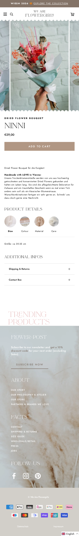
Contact (16, 426)
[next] (73, 66)
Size (10, 231)
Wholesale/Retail (23, 441)
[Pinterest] (38, 476)
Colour (24, 231)
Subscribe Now (29, 364)
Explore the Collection (51, 3)
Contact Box (15, 279)
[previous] (6, 66)
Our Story (18, 390)
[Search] (10, 14)
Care (53, 231)
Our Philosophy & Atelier (28, 394)
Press (15, 446)
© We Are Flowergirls (38, 497)
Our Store (18, 399)
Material (39, 231)
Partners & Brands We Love (30, 404)
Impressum (58, 526)
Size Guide (18, 436)
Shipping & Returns (19, 269)
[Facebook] (14, 476)
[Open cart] (73, 14)
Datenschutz (22, 526)
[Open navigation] (5, 14)
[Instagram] (26, 476)
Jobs (14, 450)
